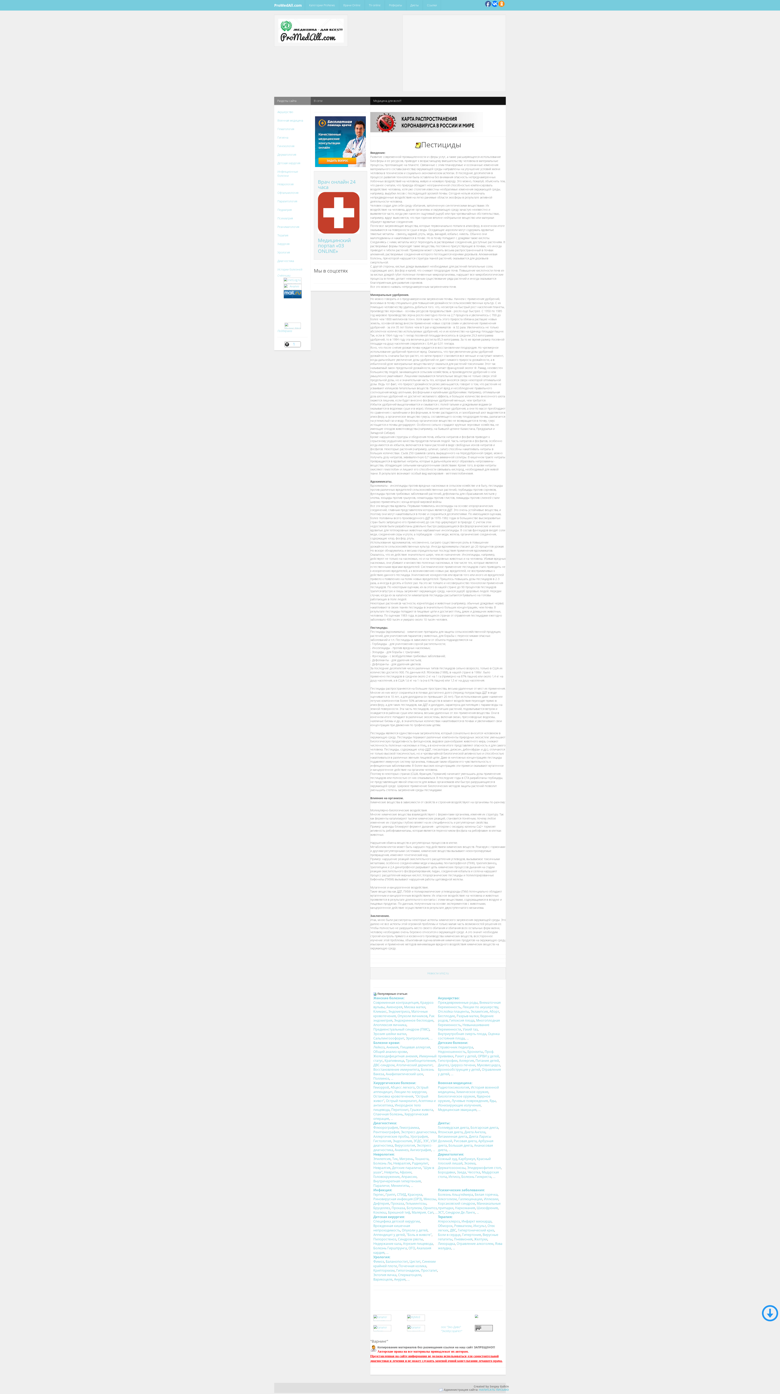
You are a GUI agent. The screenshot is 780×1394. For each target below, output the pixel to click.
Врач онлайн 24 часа (337, 184)
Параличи (381, 1185)
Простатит (429, 1270)
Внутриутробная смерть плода (462, 1034)
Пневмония (463, 1239)
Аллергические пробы (391, 1136)
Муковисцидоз (488, 1065)
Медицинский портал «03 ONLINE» (334, 245)
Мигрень (406, 1159)
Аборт (494, 1011)
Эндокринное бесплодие (413, 1020)
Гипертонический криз (476, 1230)
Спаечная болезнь (388, 1114)
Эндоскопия (402, 1141)
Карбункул (466, 1159)
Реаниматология (288, 227)
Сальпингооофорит (388, 1038)
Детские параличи (406, 1167)
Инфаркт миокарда (477, 1221)
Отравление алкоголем (475, 1243)
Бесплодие (446, 1016)
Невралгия (401, 1163)
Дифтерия (381, 1203)
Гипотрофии (447, 1060)
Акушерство (285, 112)
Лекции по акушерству (480, 1007)
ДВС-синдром (384, 1065)
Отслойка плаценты (453, 1011)
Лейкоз (379, 1047)
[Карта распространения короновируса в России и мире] (426, 122)
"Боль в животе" (419, 1234)
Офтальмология (287, 193)
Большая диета (460, 1145)
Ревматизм (463, 1226)
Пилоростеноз (384, 1239)
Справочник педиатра (455, 1047)
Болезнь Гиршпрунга (390, 1248)
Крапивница (394, 1060)
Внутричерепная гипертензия (397, 1181)
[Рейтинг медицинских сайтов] (476, 1316)
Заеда (461, 1172)
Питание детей (487, 1060)
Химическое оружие (472, 1092)
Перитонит (399, 1109)
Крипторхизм (384, 1270)
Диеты (414, 5)
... (431, 1038)
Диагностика (285, 261)
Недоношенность (452, 1051)
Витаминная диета (452, 1136)
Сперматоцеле (409, 1275)
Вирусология (405, 1145)
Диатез (443, 1065)
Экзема (470, 1163)
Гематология (285, 129)
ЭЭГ (426, 1141)
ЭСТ (441, 1212)
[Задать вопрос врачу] (340, 141)
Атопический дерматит (414, 1065)
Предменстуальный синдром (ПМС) (401, 1029)
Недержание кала (387, 1243)
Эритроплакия (417, 1038)
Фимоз (378, 1261)
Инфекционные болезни (287, 174)
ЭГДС (417, 1141)
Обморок (445, 1226)
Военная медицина (290, 120)
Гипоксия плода (461, 1020)
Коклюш (379, 1212)
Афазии (406, 1172)
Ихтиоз (454, 1176)
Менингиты (400, 1185)
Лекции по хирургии (410, 1092)
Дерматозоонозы (452, 1167)
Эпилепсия (382, 1159)
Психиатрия (285, 218)
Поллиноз (381, 1078)
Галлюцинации (470, 1199)
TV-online (375, 5)
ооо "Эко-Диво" (451, 1327)
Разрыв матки (468, 1016)
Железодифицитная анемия (395, 1056)
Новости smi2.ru (438, 973)
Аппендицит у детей (389, 1234)
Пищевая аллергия (415, 1047)
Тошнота (422, 1159)
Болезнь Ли (382, 1163)
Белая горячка (486, 1194)
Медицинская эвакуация (457, 1109)
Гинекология (285, 146)
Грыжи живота (421, 1109)
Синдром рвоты (410, 1239)
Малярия (419, 1212)
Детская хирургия (288, 163)
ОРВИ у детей (488, 1056)
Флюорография (385, 1127)
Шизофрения (487, 1208)
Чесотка (474, 1172)
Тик (395, 1159)
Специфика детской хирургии (396, 1221)
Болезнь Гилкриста (476, 1176)
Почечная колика (412, 1266)
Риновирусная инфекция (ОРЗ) (397, 1199)
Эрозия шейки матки (389, 1034)
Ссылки (432, 5)
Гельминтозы (416, 1203)
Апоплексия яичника (389, 1025)
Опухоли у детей (415, 1230)
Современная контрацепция (396, 1002)
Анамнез (401, 1150)
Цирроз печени (463, 1065)
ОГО (411, 1248)
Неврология (285, 184)
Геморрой (381, 1087)
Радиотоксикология (453, 1087)
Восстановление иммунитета (396, 1069)
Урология (283, 252)
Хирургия (283, 244)
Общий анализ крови (390, 1051)
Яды (493, 1101)
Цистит (415, 1261)
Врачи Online (352, 5)
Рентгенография (386, 1132)
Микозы (430, 1199)
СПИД (401, 1194)
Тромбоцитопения (421, 1060)
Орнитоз (430, 1208)
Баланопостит (397, 1261)
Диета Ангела (474, 1132)
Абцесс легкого (403, 1087)
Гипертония (471, 1234)
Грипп (390, 1194)
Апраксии (409, 1176)
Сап (430, 1212)
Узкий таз (470, 1029)
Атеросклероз (449, 1221)
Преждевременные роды (458, 1002)
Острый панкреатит (401, 1101)
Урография (419, 1136)
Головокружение (386, 1176)
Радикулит (420, 1163)
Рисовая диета (465, 1141)
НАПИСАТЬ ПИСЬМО (494, 1390)
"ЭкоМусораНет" (451, 1331)
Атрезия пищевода (418, 1243)
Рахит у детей (465, 1056)
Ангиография (420, 1150)
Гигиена (282, 137)
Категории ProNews (322, 5)
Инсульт (479, 1226)
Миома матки (414, 1007)
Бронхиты (475, 1051)
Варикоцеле (382, 1279)
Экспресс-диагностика (418, 1132)
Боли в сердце (449, 1234)
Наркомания (465, 1208)
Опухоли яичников (412, 1016)
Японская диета (450, 1132)
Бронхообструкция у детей (459, 1069)
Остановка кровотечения (393, 1096)
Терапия (282, 235)
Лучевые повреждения (470, 1101)
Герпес (378, 1194)
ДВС (453, 1230)
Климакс (380, 1011)
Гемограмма (409, 1127)
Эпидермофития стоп (484, 1167)
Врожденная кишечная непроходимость (391, 1228)
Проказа (397, 1203)
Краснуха (415, 1194)
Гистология (382, 1141)
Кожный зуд (447, 1159)
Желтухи (480, 1239)
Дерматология (286, 154)
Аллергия (466, 1060)
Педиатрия (284, 210)
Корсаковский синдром (456, 1203)
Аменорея (394, 1007)
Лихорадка (446, 1243)
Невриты (391, 1172)
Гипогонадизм (407, 1270)
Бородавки (446, 1172)
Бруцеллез (381, 1208)
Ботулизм (414, 1208)
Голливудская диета (453, 1127)
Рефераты (395, 5)
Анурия (400, 1279)
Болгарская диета (484, 1127)
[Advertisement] (454, 25)
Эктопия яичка (384, 1275)
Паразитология (287, 201)
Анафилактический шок (404, 1074)
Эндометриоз (399, 1011)
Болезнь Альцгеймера (455, 1194)
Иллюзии (491, 1199)
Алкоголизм (447, 1199)
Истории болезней (289, 269)
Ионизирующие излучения (459, 1105)
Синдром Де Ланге (460, 1212)
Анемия (392, 1047)
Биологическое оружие (456, 1096)
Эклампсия (479, 1011)
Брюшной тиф (399, 1212)
